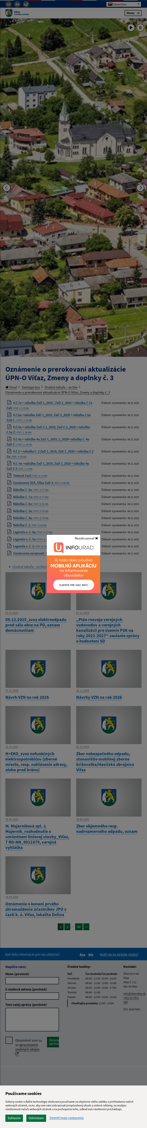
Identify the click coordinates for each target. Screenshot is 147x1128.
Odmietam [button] (36, 1118)
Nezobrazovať (85, 538)
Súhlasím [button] (14, 1118)
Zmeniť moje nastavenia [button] (66, 1118)
